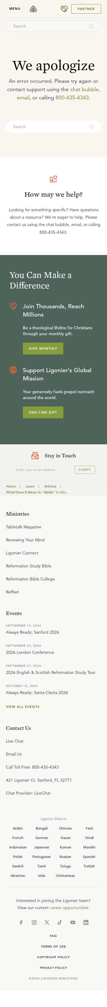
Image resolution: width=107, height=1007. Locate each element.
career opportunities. (69, 907)
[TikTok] (60, 922)
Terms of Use (53, 946)
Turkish (89, 866)
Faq (53, 936)
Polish (18, 856)
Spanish (89, 856)
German (41, 837)
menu (15, 9)
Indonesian (18, 847)
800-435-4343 (72, 97)
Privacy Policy (53, 968)
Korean (65, 847)
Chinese (65, 828)
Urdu (41, 875)
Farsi (89, 828)
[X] (47, 922)
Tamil (41, 866)
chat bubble (84, 89)
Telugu (65, 866)
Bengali (42, 828)
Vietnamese (65, 875)
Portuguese (41, 856)
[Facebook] (21, 922)
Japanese (41, 847)
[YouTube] (73, 922)
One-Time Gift (43, 412)
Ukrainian (17, 875)
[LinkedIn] (86, 922)
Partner (86, 9)
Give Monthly (43, 348)
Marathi (89, 847)
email (23, 97)
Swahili (17, 866)
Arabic (18, 828)
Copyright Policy (53, 957)
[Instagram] (34, 922)
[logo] (33, 9)
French (17, 837)
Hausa (65, 837)
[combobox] (45, 26)
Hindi (89, 837)
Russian (65, 856)
